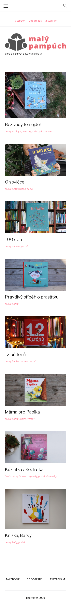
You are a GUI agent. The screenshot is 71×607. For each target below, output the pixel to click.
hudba (15, 361)
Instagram (51, 20)
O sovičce (14, 181)
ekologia (16, 131)
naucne (26, 131)
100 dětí (13, 239)
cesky (8, 131)
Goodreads (35, 20)
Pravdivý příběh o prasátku (32, 296)
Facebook (19, 20)
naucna (16, 246)
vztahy (31, 418)
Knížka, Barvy (18, 535)
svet (50, 131)
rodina (23, 418)
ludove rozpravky (28, 476)
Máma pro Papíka (22, 411)
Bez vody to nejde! (23, 124)
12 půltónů (15, 354)
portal (35, 131)
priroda (43, 131)
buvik (8, 476)
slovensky (51, 476)
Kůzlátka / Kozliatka (24, 469)
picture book (19, 188)
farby (14, 542)
